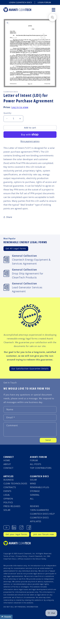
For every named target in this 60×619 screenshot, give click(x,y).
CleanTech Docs (39, 476)
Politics (8, 502)
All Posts (35, 464)
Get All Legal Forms (16, 248)
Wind (33, 483)
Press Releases (11, 506)
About (7, 464)
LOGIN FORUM (44, 2)
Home (6, 460)
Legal (6, 494)
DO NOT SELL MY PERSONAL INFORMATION (20, 607)
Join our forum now (43, 534)
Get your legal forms (16, 534)
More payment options (30, 141)
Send (48, 440)
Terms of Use (8, 556)
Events (7, 491)
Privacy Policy (21, 556)
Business (8, 479)
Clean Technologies (15, 483)
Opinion (8, 498)
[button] (53, 10)
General (34, 494)
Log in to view (19, 107)
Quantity (7, 113)
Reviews (34, 506)
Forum (34, 460)
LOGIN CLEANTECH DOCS (20, 2)
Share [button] (9, 217)
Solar (6, 510)
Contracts (9, 487)
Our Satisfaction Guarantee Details (30, 368)
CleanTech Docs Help (42, 513)
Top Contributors (40, 467)
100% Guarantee (39, 510)
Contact (8, 467)
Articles (8, 476)
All (32, 498)
